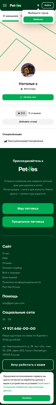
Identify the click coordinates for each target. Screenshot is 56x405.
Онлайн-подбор (12, 268)
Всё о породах (11, 273)
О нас (5, 253)
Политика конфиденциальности (21, 282)
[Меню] (4, 5)
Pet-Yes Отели (11, 287)
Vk (4, 319)
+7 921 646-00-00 (19, 329)
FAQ (4, 258)
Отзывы (7, 263)
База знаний (9, 277)
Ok (9, 319)
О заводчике (10, 16)
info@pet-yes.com (13, 303)
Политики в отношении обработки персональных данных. (26, 387)
